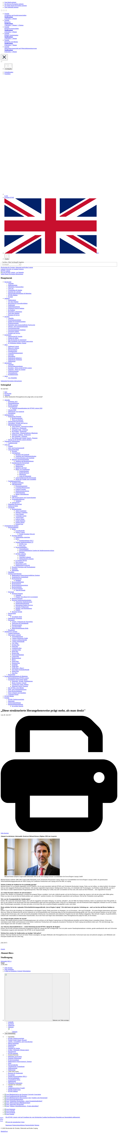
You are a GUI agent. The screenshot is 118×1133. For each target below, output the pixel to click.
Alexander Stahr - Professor (20, 430)
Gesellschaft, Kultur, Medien (20, 684)
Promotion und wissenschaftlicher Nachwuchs (21, 325)
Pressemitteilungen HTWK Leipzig (18, 678)
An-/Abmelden (12, 378)
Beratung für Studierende (15, 1073)
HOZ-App (22, 545)
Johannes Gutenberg (21, 512)
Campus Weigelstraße (18, 641)
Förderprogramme (13, 323)
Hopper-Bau (15, 653)
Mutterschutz (19, 466)
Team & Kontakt (20, 590)
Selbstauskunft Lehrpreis (26, 559)
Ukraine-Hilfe (12, 410)
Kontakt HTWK (9, 197)
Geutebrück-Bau (16, 648)
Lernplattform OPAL (14, 1080)
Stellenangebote (12, 285)
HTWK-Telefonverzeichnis (16, 699)
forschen (6, 316)
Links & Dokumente (25, 476)
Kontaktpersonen (13, 374)
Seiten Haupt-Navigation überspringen (12, 274)
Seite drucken (8, 967)
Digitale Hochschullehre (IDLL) (17, 1076)
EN (98, 253)
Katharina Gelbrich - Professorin (21, 434)
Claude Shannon (20, 521)
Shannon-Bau (16, 663)
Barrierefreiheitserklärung (15, 704)
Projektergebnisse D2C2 (26, 540)
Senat (9, 615)
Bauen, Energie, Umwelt (19, 683)
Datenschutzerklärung (14, 702)
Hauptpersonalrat (17, 625)
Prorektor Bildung (17, 535)
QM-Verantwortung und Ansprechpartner (24, 497)
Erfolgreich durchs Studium (16, 308)
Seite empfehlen (9, 969)
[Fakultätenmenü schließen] (4, 57)
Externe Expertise (20, 489)
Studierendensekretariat (22, 603)
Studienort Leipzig (13, 346)
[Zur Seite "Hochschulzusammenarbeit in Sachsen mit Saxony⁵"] (14, 1104)
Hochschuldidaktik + (14, 1078)
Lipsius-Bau (15, 656)
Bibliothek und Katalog (15, 1056)
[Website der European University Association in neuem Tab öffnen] (22, 1094)
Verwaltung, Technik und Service (18, 423)
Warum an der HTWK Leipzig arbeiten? (20, 439)
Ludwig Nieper (19, 519)
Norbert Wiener (20, 522)
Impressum (11, 701)
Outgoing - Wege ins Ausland (16, 369)
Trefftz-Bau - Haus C (18, 668)
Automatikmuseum (17, 636)
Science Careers (20, 532)
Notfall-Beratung (24, 473)
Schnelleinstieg (8, 72)
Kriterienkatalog (20, 492)
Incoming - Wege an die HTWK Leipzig (20, 368)
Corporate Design (13, 694)
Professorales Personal (14, 416)
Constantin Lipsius (20, 516)
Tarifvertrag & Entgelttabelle (20, 623)
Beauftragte (11, 630)
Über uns (10, 288)
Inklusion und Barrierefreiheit (20, 459)
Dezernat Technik (17, 612)
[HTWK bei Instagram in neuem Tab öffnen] (9, 1109)
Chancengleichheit (13, 449)
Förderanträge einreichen (22, 537)
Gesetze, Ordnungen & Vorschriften (22, 621)
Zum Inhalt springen (10, 2)
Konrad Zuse (19, 524)
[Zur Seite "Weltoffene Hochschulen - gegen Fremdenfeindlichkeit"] (23, 1101)
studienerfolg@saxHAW (22, 565)
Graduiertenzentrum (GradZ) (16, 1088)
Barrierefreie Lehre (21, 564)
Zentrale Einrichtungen (14, 573)
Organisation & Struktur (15, 290)
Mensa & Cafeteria (13, 348)
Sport (9, 1063)
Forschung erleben (13, 331)
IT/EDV (17, 610)
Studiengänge (12, 300)
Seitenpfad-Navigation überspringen (11, 381)
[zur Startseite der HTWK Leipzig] (12, 272)
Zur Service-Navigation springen (14, 4)
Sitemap (36, 1125)
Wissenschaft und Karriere (15, 421)
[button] (8, 67)
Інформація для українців (16, 411)
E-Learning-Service (21, 560)
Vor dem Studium (13, 301)
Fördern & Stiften (13, 338)
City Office (15, 643)
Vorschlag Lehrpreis (25, 557)
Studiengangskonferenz (22, 491)
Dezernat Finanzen (17, 593)
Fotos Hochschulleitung (15, 691)
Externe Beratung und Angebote (24, 458)
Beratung (22, 552)
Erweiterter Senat (17, 616)
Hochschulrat (12, 613)
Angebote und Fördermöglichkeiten (25, 456)
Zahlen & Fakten (13, 506)
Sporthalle (15, 664)
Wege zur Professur (17, 420)
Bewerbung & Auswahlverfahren (17, 303)
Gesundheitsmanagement (15, 353)
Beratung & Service (14, 315)
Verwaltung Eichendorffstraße (20, 669)
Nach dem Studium (13, 313)
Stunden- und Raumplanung (23, 608)
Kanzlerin (15, 568)
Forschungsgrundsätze (14, 320)
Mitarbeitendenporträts (14, 425)
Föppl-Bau (15, 646)
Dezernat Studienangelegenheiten (21, 600)
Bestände (18, 580)
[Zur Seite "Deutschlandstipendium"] (13, 1099)
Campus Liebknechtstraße (19, 640)
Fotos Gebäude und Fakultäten (17, 693)
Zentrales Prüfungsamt (22, 607)
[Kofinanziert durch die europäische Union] (15, 1122)
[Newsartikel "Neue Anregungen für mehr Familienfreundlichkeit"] (26, 1098)
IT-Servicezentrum (17, 588)
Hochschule (7, 282)
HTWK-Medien (13, 295)
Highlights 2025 (13, 401)
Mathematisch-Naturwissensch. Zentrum (20, 1061)
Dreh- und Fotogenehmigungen (17, 689)
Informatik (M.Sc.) (6, 961)
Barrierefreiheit (29, 1125)
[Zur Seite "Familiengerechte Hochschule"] (15, 1096)
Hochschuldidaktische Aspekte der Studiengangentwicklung (36, 550)
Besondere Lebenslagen (15, 311)
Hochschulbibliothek (18, 582)
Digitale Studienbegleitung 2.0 (24, 542)
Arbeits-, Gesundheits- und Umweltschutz (20, 1041)
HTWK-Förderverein (14, 1089)
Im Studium (11, 310)
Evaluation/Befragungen (22, 487)
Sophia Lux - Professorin (19, 428)
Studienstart (11, 305)
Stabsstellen (15, 570)
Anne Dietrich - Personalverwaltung (22, 426)
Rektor (14, 529)
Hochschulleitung (13, 527)
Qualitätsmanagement (14, 481)
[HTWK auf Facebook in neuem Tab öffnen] (9, 1112)
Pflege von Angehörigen (22, 469)
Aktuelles (11, 283)
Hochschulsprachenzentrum (20, 585)
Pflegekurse (22, 474)
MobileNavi (4, 1131)
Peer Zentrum (19, 562)
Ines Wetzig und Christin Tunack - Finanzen (24, 438)
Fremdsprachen (12, 351)
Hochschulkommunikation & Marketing (19, 293)
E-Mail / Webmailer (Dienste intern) (18, 1050)
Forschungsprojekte (14, 328)
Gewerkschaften (16, 626)
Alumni (10, 1086)
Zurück (3, 949)
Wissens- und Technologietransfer (18, 326)
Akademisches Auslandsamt (20, 577)
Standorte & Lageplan (14, 292)
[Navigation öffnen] (1, 61)
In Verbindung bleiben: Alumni (17, 343)
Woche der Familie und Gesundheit (25, 479)
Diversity (14, 451)
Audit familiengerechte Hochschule (25, 477)
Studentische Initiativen (15, 358)
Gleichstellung (16, 453)
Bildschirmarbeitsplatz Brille (20, 628)
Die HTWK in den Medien (16, 688)
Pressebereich (12, 1051)
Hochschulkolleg (17, 587)
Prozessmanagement (21, 486)
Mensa (14, 659)
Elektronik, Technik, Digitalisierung (22, 681)
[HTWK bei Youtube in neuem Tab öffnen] (9, 1114)
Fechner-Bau (15, 645)
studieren (7, 298)
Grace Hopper (19, 514)
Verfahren (18, 501)
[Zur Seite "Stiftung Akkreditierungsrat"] (21, 1106)
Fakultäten (7, 74)
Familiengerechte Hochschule (20, 463)
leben (6, 344)
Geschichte (11, 507)
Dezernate (11, 592)
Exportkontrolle (20, 530)
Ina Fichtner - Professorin (19, 431)
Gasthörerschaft (12, 443)
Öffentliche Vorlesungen (15, 1083)
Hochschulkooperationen (15, 366)
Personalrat (11, 620)
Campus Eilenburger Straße (20, 638)
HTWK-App (23, 544)
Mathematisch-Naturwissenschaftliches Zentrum (26, 575)
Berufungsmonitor (17, 418)
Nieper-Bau (15, 661)
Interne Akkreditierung (22, 494)
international (8, 363)
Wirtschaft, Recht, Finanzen (20, 686)
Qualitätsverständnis (18, 482)
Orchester (11, 354)
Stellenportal (11, 361)
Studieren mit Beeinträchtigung (24, 461)
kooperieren (7, 335)
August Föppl (19, 517)
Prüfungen (11, 1046)
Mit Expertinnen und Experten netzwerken (20, 341)
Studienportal (12, 1081)
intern (6, 376)
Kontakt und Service (14, 333)
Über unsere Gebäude (14, 635)
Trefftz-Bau (15, 666)
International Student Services (24, 605)
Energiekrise (11, 413)
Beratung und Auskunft (22, 454)
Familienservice (20, 464)
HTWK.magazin (13, 405)
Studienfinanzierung (14, 306)
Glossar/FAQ (16, 502)
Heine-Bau (15, 651)
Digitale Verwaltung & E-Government (26, 597)
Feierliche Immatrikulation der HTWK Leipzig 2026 (27, 408)
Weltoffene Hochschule (15, 504)
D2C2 (17, 539)
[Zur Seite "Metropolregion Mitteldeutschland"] (17, 1102)
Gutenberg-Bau (16, 650)
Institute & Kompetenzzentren (17, 321)
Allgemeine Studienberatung (23, 602)
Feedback (14, 496)
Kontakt (10, 297)
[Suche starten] (20, 265)
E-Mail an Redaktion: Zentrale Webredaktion (17, 971)
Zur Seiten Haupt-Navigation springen (15, 5)
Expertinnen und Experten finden (17, 679)
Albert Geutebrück (20, 511)
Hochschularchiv (17, 578)
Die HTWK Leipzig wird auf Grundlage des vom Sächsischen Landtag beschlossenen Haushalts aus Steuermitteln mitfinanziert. (43, 1117)
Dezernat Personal (17, 598)
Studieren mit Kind (21, 468)
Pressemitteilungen (13, 403)
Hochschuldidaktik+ (21, 547)
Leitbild (10, 446)
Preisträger (22, 555)
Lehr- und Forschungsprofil (16, 448)
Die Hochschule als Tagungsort (17, 340)
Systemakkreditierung (18, 499)
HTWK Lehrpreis (20, 554)
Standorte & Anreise (14, 1048)
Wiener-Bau (15, 671)
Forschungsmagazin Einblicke (17, 330)
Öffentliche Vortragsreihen (16, 287)
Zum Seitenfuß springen (11, 7)
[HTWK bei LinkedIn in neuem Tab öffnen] (9, 1111)
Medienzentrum (16, 658)
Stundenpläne (12, 1045)
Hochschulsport (12, 349)
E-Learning (11, 1075)
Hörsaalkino (11, 356)
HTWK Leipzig (5, 271)
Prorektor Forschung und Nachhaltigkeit (23, 567)
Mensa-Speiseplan (13, 1043)
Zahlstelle (18, 595)
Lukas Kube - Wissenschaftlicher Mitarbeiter (25, 433)
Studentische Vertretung (15, 359)
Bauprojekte (11, 674)
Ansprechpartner (24, 471)
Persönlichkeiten (16, 509)
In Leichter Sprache (17, 706)
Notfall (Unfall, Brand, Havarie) (17, 1040)
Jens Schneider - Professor (19, 436)
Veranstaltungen (12, 373)
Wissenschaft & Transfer (15, 336)
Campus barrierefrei (14, 633)
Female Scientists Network (27, 534)
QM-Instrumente (16, 484)
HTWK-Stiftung (13, 1091)
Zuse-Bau (15, 673)
